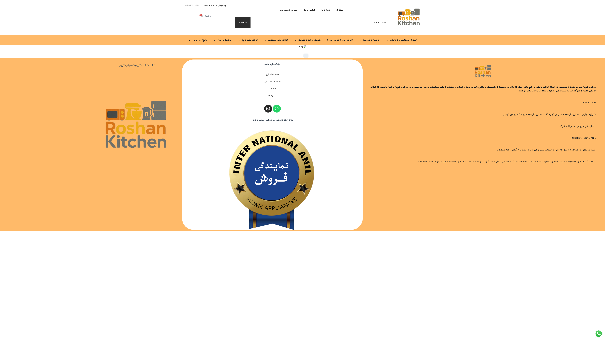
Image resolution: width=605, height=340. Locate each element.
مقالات (339, 10)
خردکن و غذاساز (371, 40)
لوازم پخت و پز (250, 40)
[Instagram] (268, 109)
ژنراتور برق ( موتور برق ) (340, 40)
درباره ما (325, 10)
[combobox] (320, 22)
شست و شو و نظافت (309, 40)
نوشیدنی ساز (224, 40)
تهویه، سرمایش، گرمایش (403, 40)
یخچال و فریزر (199, 40)
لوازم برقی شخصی (278, 40)
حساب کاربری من (289, 10)
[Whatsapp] (277, 109)
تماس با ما (309, 10)
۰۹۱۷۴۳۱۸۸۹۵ (192, 6)
